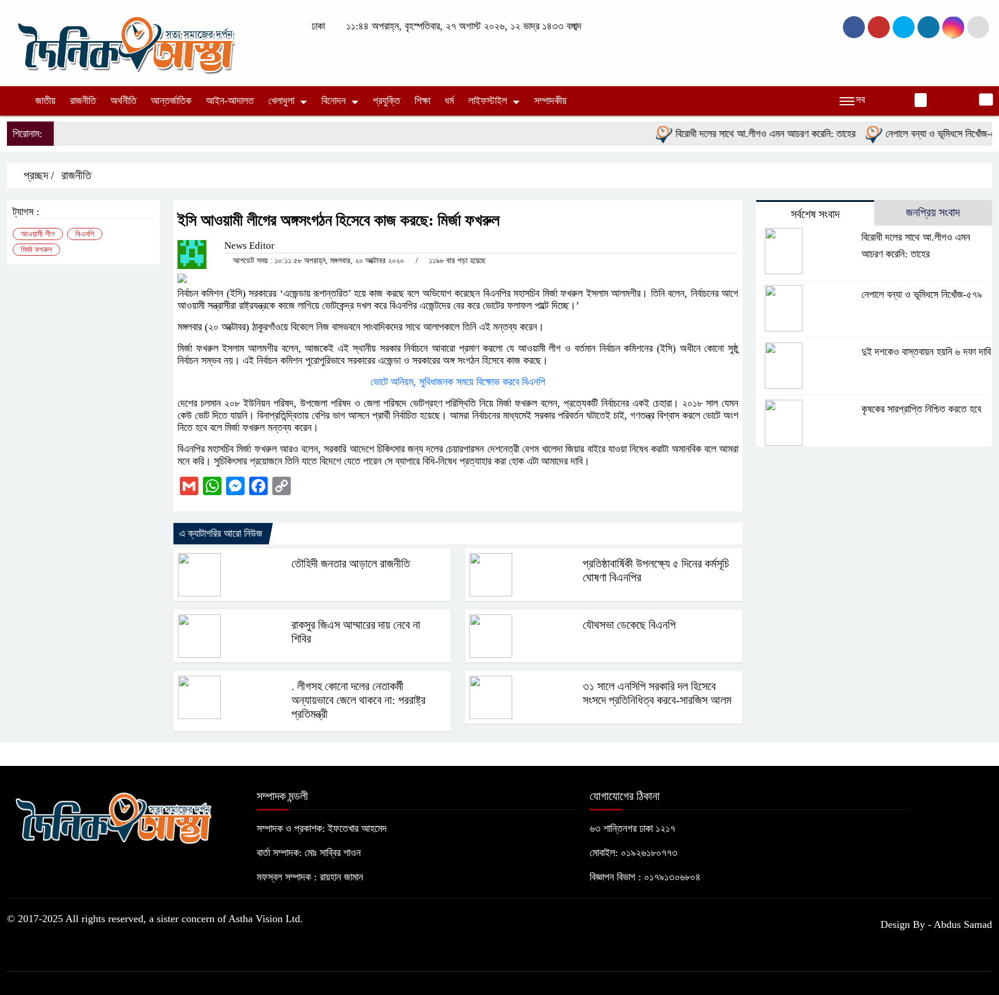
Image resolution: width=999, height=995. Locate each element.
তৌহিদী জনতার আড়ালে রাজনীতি (350, 563)
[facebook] (854, 27)
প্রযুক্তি (386, 100)
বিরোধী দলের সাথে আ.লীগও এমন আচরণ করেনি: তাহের (749, 133)
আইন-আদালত (230, 100)
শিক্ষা (422, 100)
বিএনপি (84, 234)
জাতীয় (45, 100)
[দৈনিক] (125, 42)
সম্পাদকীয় (550, 100)
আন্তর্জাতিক (171, 100)
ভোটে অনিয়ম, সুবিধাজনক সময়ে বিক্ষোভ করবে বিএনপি (458, 382)
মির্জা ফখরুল (36, 249)
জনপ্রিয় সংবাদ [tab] (933, 212)
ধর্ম (449, 100)
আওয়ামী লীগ (38, 234)
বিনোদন (333, 100)
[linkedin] (928, 27)
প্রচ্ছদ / (37, 175)
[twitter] (879, 27)
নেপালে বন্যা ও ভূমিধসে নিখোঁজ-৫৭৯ (929, 133)
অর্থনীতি (123, 100)
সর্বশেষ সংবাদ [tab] (815, 214)
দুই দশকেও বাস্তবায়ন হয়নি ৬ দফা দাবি (926, 352)
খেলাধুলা (281, 100)
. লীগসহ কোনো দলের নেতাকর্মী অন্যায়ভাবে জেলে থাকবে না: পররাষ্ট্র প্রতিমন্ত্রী (358, 700)
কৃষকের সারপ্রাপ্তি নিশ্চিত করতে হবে (921, 409)
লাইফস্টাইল (487, 100)
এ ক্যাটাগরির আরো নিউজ (220, 533)
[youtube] (953, 27)
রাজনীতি (83, 100)
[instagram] (904, 27)
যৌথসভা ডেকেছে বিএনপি (629, 624)
